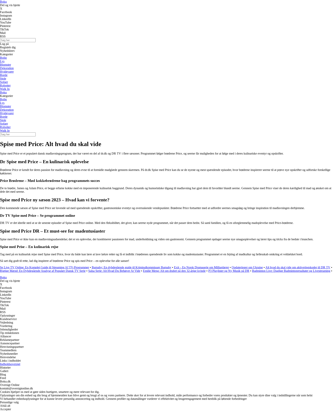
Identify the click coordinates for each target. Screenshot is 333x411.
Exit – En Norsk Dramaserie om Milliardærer (201, 267)
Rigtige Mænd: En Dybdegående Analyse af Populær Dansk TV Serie (43, 270)
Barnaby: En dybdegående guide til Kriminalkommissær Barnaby (131, 267)
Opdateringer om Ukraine (247, 267)
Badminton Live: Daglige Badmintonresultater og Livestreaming (291, 270)
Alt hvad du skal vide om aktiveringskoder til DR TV (297, 267)
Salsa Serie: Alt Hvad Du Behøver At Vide (114, 270)
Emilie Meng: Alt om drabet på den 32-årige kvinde (174, 270)
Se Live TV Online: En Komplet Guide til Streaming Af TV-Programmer (44, 267)
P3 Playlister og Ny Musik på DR (228, 270)
